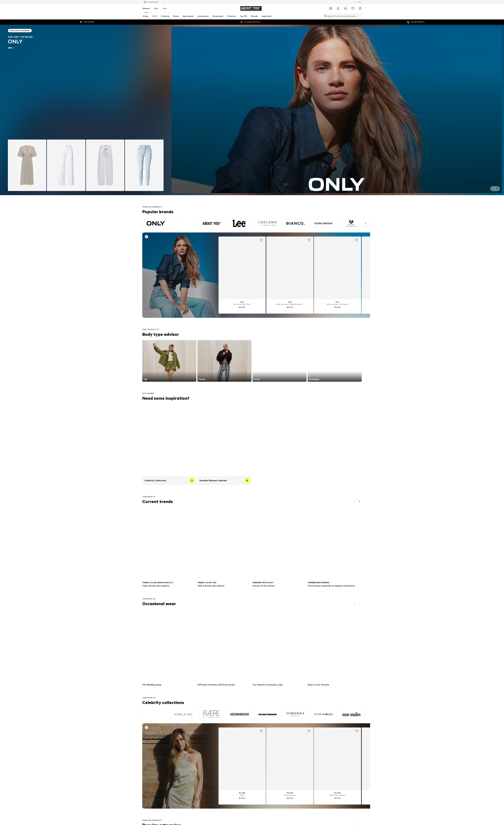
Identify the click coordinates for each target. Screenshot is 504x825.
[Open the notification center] (345, 8)
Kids (165, 8)
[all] (255, 223)
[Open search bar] (324, 16)
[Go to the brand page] (85, 110)
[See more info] (174, 237)
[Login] (338, 8)
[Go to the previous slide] (492, 188)
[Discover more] (176, 275)
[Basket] (360, 8)
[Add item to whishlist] (261, 240)
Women (146, 8)
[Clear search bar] (359, 16)
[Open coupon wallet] (330, 8)
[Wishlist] (352, 8)
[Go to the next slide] (497, 188)
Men (156, 8)
